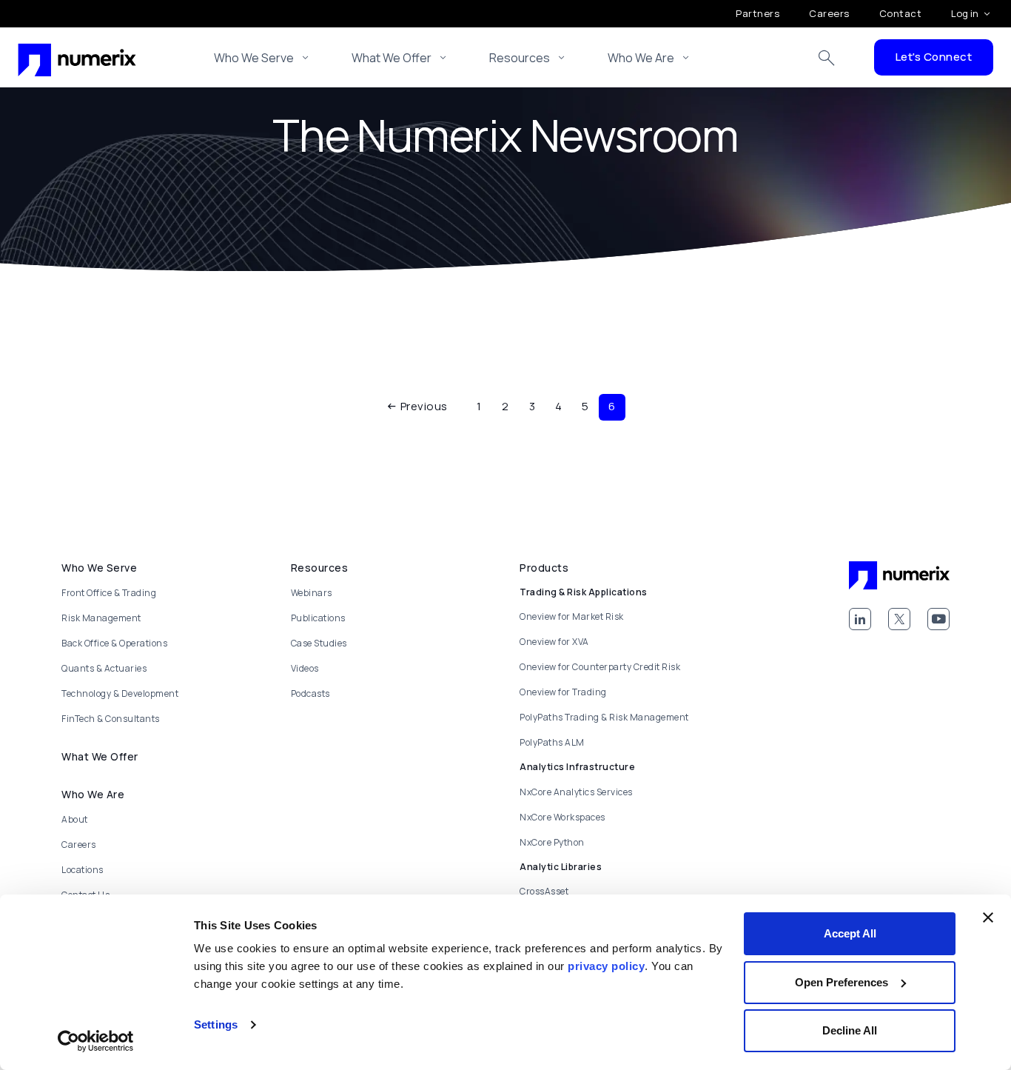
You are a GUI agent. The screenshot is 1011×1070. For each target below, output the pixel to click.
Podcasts (310, 693)
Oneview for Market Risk (572, 616)
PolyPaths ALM (552, 742)
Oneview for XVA (554, 641)
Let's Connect (934, 56)
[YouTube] (938, 619)
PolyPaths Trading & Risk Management (604, 717)
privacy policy (606, 966)
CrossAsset (544, 891)
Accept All (850, 933)
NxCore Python (552, 842)
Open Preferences (841, 982)
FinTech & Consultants (110, 718)
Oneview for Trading (563, 692)
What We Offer (391, 58)
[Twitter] (899, 619)
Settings (216, 1024)
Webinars (311, 592)
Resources (519, 58)
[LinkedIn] (860, 619)
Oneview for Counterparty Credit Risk (600, 667)
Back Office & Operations (114, 643)
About (74, 819)
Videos (305, 668)
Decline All (849, 1030)
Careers (829, 13)
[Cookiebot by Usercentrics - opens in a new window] (96, 1041)
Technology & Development (119, 693)
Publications (318, 618)
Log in (964, 13)
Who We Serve (254, 58)
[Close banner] (988, 917)
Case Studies (319, 643)
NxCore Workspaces (562, 817)
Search (826, 58)
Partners (757, 13)
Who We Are (641, 58)
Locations (82, 869)
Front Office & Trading (108, 592)
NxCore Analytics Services (576, 792)
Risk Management (101, 618)
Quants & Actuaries (104, 668)
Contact (900, 13)
